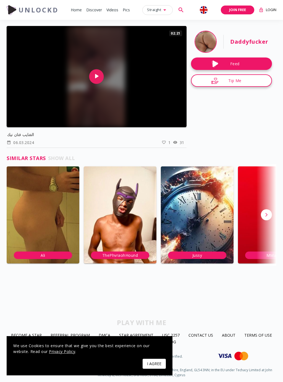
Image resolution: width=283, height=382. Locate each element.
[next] (266, 214)
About (228, 335)
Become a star (26, 335)
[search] (181, 9)
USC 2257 (171, 335)
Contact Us (200, 335)
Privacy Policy (62, 351)
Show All (61, 158)
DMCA (104, 335)
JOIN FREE (237, 9)
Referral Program (70, 335)
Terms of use (258, 335)
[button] (76, 10)
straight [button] (154, 9)
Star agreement (136, 335)
